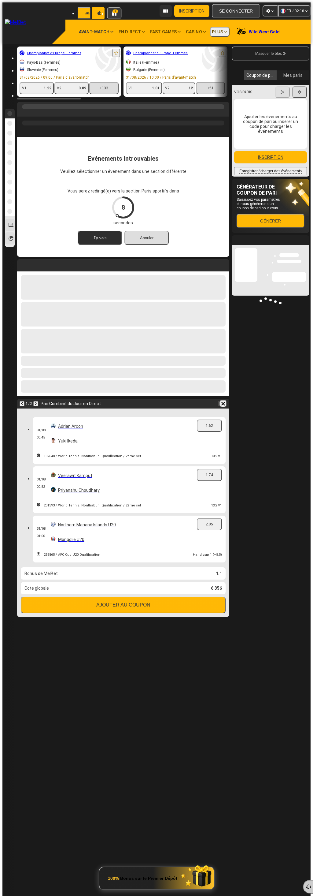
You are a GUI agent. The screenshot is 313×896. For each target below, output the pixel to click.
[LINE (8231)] (23, 113)
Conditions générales (267, 145)
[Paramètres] (270, 11)
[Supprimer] (223, 403)
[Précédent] (22, 403)
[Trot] (35, 113)
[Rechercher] (223, 113)
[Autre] (146, 113)
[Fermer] (304, 408)
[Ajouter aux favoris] (116, 53)
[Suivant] (35, 403)
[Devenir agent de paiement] (166, 11)
